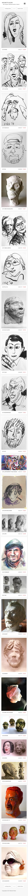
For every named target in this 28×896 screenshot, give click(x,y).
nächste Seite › (20, 8)
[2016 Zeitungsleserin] (14, 492)
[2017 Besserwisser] (14, 393)
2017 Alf (4, 451)
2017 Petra (4, 49)
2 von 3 (14, 8)
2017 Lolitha (5, 88)
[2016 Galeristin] (14, 863)
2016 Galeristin (5, 881)
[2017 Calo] (14, 352)
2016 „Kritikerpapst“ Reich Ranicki (9, 471)
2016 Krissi (4, 758)
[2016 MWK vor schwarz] (14, 694)
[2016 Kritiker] (14, 725)
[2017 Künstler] (14, 109)
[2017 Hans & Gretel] (14, 229)
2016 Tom (4, 595)
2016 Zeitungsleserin (7, 510)
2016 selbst (4, 634)
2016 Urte (4, 533)
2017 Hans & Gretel (6, 247)
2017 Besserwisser (6, 412)
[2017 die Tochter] (14, 309)
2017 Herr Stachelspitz (7, 208)
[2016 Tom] (14, 585)
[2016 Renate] (14, 655)
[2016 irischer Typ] (14, 801)
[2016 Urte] (14, 523)
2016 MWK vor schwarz (7, 712)
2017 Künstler (5, 127)
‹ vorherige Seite (8, 8)
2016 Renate (5, 673)
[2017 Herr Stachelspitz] (14, 190)
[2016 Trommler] (14, 554)
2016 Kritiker (5, 735)
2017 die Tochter (6, 329)
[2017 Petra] (14, 29)
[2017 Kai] (14, 150)
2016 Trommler (5, 572)
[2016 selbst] (14, 615)
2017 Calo (4, 372)
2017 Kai (4, 169)
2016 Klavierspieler (6, 781)
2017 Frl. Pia (5, 286)
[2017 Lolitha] (14, 70)
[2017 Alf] (14, 433)
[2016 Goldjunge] (14, 833)
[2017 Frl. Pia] (14, 268)
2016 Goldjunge (6, 843)
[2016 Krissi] (14, 747)
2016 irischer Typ (6, 820)
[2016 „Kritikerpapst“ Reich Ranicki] (14, 462)
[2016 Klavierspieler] (14, 771)
